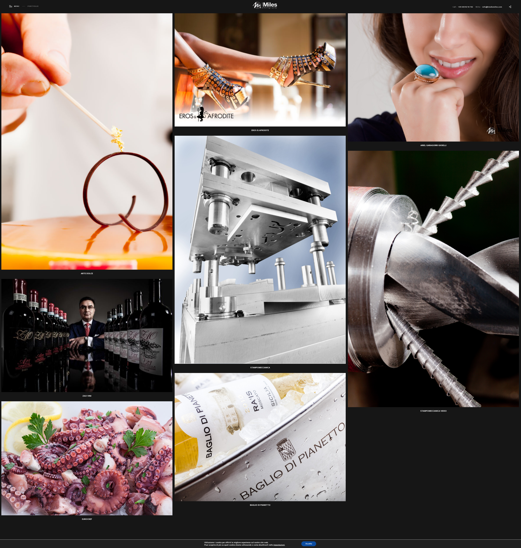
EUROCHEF (87, 519)
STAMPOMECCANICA (260, 367)
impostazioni (279, 545)
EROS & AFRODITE (260, 130)
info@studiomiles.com (492, 6)
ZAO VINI (86, 396)
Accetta (308, 543)
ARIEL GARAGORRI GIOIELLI (433, 145)
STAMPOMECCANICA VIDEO (433, 411)
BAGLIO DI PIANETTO (260, 505)
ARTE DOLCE (87, 273)
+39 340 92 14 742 (465, 6)
